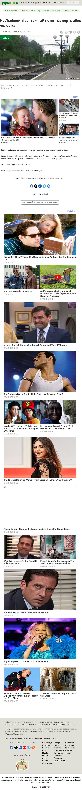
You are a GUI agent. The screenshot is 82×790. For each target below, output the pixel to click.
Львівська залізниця (27, 178)
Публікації (47, 742)
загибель (51, 178)
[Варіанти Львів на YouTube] (24, 747)
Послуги (57, 742)
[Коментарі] (78, 32)
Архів (44, 758)
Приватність (59, 761)
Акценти (46, 745)
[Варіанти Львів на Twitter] (16, 747)
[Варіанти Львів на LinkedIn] (20, 747)
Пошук (45, 761)
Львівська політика (11, 11)
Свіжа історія (56, 11)
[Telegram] (74, 32)
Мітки (45, 755)
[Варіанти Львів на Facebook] (11, 747)
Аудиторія (47, 763)
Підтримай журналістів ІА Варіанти (40, 202)
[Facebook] (61, 32)
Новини (74, 11)
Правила (58, 758)
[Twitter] (66, 32)
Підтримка (59, 750)
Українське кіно (43, 11)
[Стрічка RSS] (33, 747)
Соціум (54, 2)
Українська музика (28, 11)
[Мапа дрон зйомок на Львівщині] (22, 765)
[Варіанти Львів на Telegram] (29, 747)
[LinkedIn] (70, 32)
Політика (24, 2)
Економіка (45, 2)
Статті (66, 11)
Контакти (58, 753)
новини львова (59, 178)
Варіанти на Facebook (40, 194)
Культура (34, 2)
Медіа (45, 753)
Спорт (61, 2)
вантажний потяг (41, 178)
